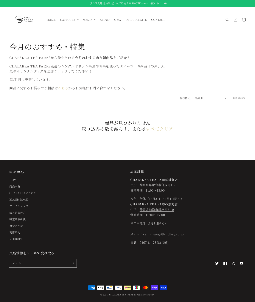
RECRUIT (15, 239)
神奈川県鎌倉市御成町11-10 (159, 185)
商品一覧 (14, 186)
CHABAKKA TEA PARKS (121, 294)
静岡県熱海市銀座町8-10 (157, 209)
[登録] (72, 263)
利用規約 (14, 232)
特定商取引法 (17, 219)
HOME (13, 180)
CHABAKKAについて (22, 193)
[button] (227, 20)
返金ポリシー (17, 226)
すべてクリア (159, 129)
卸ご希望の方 (17, 213)
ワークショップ (18, 206)
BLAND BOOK (18, 199)
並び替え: (185, 98)
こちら (63, 87)
